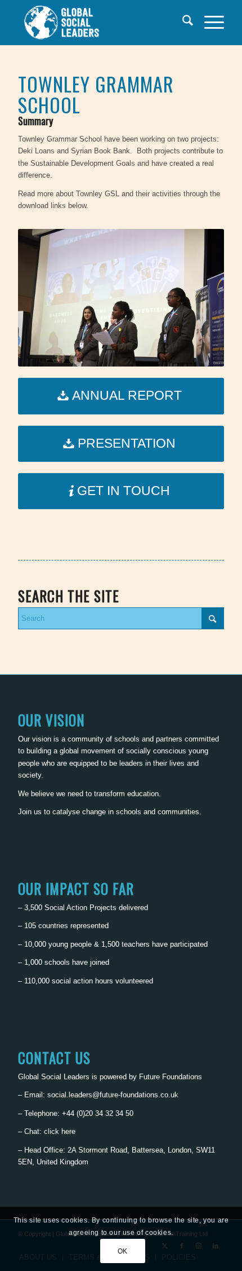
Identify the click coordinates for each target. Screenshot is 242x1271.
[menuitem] (182, 22)
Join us (30, 811)
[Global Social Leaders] (100, 22)
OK (123, 1251)
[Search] (182, 22)
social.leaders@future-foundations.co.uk (112, 1095)
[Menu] (208, 22)
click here (59, 1131)
